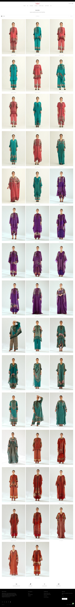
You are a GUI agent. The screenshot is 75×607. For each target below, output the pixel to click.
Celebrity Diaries (41, 5)
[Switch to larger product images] (1, 16)
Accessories (31, 5)
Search (29, 593)
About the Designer (30, 594)
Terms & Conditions (46, 597)
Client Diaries (47, 5)
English (3, 604)
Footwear (36, 5)
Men (27, 5)
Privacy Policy (45, 595)
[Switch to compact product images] (4, 16)
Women (25, 5)
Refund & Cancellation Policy (47, 594)
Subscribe (64, 598)
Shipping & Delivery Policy (47, 593)
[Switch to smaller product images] (2, 16)
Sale (50, 5)
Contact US (29, 595)
